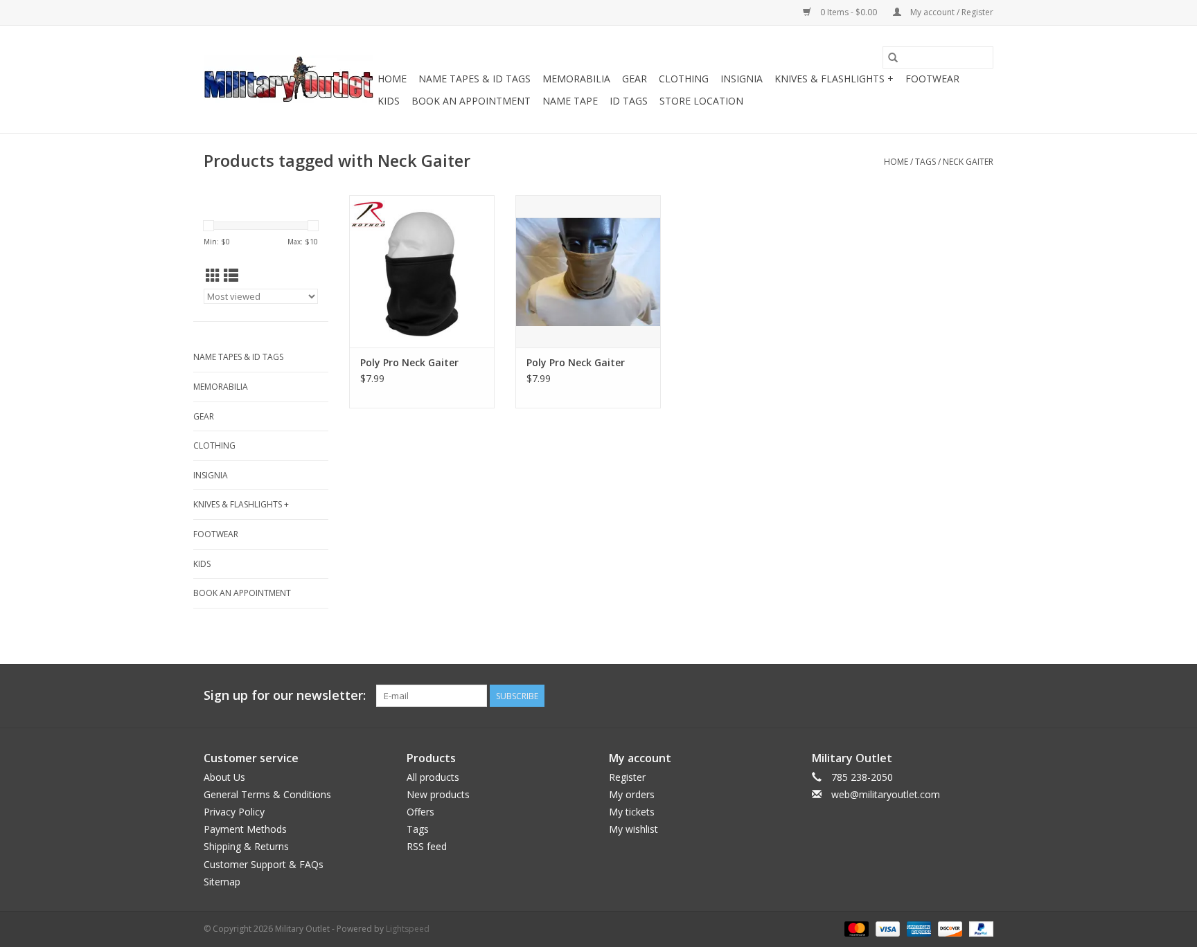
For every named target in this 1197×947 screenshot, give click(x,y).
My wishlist (633, 829)
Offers (420, 811)
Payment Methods (245, 829)
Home (392, 78)
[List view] (231, 275)
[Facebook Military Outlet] (932, 696)
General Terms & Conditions (267, 794)
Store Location (701, 100)
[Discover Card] (948, 928)
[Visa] (886, 928)
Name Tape (570, 100)
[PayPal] (978, 928)
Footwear (932, 78)
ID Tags (629, 100)
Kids (389, 100)
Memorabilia (576, 78)
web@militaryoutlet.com (885, 794)
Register (627, 777)
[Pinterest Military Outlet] (982, 696)
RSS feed (427, 846)
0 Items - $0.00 (848, 12)
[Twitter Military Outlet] (957, 696)
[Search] (893, 57)
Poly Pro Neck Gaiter (409, 362)
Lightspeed (407, 929)
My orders (632, 794)
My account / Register (950, 12)
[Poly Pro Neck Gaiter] (422, 271)
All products (433, 777)
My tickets (632, 811)
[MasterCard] (855, 928)
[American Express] (917, 928)
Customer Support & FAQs (263, 864)
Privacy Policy (234, 811)
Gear (634, 78)
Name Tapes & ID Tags (474, 78)
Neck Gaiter (968, 162)
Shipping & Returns (246, 846)
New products (438, 794)
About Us (224, 777)
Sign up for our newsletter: (285, 695)
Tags (925, 162)
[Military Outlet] (288, 79)
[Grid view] (213, 275)
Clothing (684, 78)
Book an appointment (471, 100)
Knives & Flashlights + (834, 78)
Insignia (741, 78)
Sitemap (222, 881)
